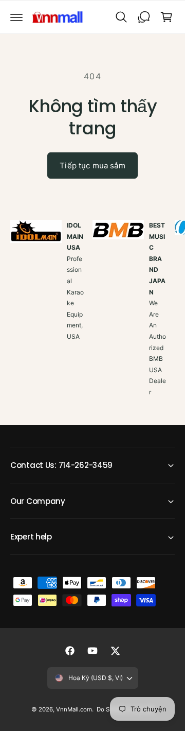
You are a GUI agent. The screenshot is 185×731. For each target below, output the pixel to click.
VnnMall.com (74, 709)
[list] (92, 320)
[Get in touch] (144, 17)
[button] (16, 17)
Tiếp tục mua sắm (92, 165)
